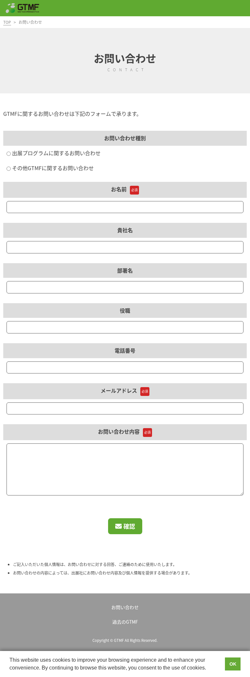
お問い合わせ (125, 607)
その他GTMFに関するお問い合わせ (52, 168)
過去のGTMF (125, 621)
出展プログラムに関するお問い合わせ (56, 153)
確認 (129, 526)
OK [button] (232, 664)
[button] (208, 669)
